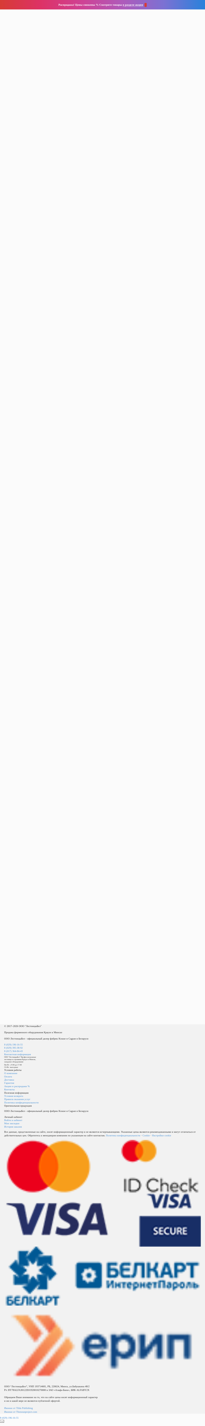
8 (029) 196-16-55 (13, 1044)
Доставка (9, 1079)
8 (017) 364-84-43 (13, 1051)
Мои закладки (11, 1123)
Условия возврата (13, 1096)
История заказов (13, 1126)
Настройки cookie (161, 1135)
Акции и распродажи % (17, 1086)
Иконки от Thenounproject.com (20, 1411)
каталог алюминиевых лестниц (97, 557)
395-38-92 (51, 14)
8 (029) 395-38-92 (13, 1047)
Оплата (8, 1076)
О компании (10, 1073)
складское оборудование (76, 16)
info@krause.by (55, 21)
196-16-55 (51, 10)
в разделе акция (133, 4)
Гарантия (9, 1083)
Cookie (146, 1135)
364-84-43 (51, 17)
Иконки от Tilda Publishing (18, 1408)
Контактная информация (17, 1054)
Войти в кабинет (13, 1120)
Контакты (9, 1089)
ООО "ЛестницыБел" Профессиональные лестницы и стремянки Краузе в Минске (79, 11)
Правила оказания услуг (17, 1099)
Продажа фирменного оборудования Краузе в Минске (33, 1032)
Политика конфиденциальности (21, 1102)
